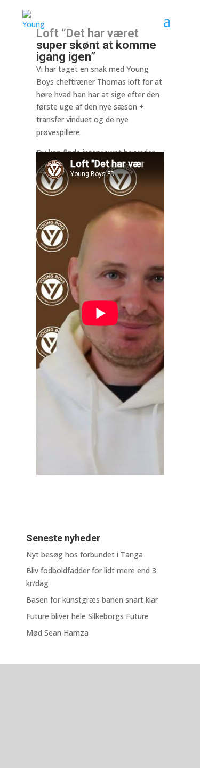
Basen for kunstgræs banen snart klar (92, 600)
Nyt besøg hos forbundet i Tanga (84, 554)
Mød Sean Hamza (57, 633)
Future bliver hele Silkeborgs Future (87, 616)
